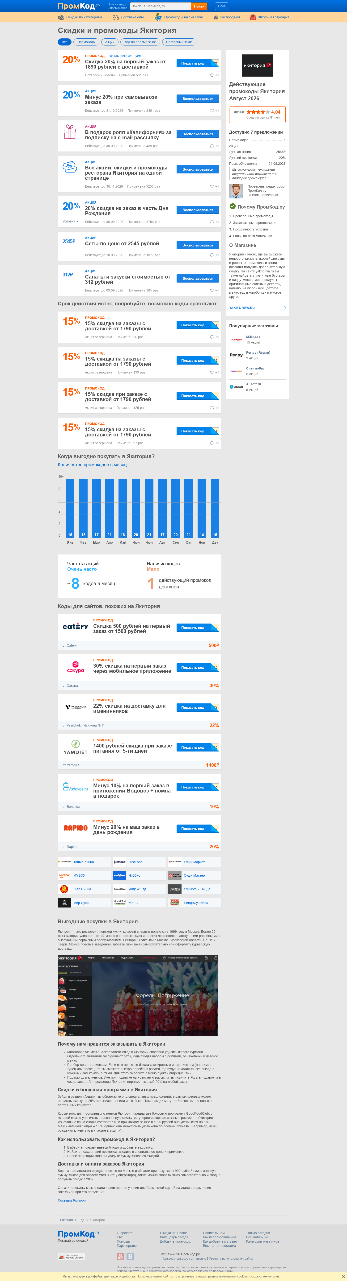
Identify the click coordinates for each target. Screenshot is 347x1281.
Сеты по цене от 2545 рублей (122, 243)
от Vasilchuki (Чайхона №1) (83, 725)
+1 (217, 75)
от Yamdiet (71, 765)
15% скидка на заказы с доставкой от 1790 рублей (118, 326)
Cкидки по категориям (84, 17)
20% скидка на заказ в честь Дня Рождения (127, 210)
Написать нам (214, 1233)
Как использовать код (219, 1237)
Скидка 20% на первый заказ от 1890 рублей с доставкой (125, 64)
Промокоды (86, 42)
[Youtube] (121, 1256)
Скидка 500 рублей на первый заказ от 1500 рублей (131, 628)
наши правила (208, 1276)
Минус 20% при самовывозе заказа (121, 99)
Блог (221, 6)
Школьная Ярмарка (273, 17)
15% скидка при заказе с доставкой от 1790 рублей (118, 396)
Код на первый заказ (140, 42)
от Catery (70, 645)
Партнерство (127, 1246)
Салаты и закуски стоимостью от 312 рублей (127, 279)
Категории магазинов (262, 1241)
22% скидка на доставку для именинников (129, 708)
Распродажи (230, 17)
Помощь (123, 1241)
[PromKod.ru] (79, 6)
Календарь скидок (174, 1237)
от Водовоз (71, 807)
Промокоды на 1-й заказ (183, 17)
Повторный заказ (179, 42)
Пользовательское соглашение (183, 1258)
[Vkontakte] (131, 1256)
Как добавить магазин (220, 1241)
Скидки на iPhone (173, 1233)
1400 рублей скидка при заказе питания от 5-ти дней (132, 748)
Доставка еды (132, 17)
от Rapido (70, 847)
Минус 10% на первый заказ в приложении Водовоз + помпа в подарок (132, 791)
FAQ (120, 1237)
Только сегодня (258, 1233)
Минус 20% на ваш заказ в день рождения (126, 829)
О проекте (125, 1233)
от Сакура (70, 685)
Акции (109, 42)
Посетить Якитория (73, 1200)
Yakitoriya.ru (242, 308)
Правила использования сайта (231, 1258)
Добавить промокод (175, 1241)
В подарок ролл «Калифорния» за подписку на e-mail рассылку (128, 134)
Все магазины (257, 1237)
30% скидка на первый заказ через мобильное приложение (132, 668)
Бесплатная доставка (219, 1246)
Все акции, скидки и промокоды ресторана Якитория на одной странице (126, 173)
